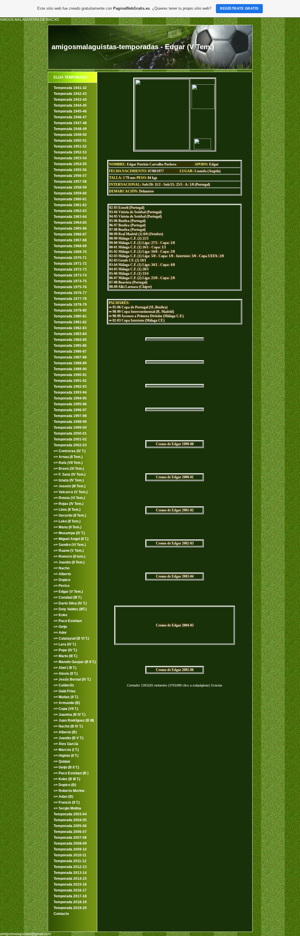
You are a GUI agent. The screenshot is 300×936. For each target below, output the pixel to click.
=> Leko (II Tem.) (67, 521)
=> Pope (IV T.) (65, 650)
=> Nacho (61, 568)
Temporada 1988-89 (70, 363)
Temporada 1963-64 (70, 217)
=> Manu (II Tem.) (67, 527)
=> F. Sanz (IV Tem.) (70, 474)
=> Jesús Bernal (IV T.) (72, 679)
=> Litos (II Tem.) (67, 510)
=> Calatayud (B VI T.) (71, 638)
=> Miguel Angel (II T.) (71, 539)
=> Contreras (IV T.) (70, 451)
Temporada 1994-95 (70, 398)
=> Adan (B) (63, 797)
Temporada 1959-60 (70, 193)
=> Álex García (66, 744)
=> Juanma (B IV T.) (70, 715)
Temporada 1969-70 (70, 252)
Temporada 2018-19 (70, 902)
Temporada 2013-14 (70, 873)
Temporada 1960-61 (70, 199)
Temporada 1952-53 (70, 152)
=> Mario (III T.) (65, 656)
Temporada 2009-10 (70, 849)
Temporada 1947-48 (70, 123)
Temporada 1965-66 (70, 228)
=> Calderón (64, 685)
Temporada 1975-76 (70, 287)
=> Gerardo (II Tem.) (70, 515)
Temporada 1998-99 (70, 422)
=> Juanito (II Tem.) (69, 562)
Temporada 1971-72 (70, 264)
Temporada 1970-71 (70, 258)
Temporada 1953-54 (70, 158)
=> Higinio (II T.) (66, 756)
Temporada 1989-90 (70, 369)
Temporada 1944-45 (70, 105)
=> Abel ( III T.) (65, 668)
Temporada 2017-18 (70, 896)
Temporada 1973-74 (70, 275)
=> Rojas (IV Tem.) (68, 504)
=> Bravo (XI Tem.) (69, 469)
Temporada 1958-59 (70, 187)
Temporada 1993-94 (70, 392)
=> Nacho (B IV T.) (68, 726)
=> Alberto (62, 574)
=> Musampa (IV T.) (69, 533)
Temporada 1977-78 (70, 299)
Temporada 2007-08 (70, 838)
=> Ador (60, 633)
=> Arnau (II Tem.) (68, 457)
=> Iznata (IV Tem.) (69, 480)
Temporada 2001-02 (70, 439)
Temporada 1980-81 (70, 316)
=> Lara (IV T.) (65, 644)
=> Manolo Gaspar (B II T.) (75, 662)
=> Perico (61, 586)
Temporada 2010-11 (70, 855)
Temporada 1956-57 (70, 176)
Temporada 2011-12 (70, 861)
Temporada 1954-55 (70, 164)
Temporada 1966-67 (70, 234)
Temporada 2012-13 (70, 867)
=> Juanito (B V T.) (68, 738)
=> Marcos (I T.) (66, 750)
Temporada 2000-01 (70, 433)
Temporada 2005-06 (70, 826)
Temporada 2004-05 (70, 820)
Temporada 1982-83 (70, 328)
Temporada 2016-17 (70, 890)
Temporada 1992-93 (70, 387)
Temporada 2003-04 (70, 814)
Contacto (61, 914)
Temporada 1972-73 (70, 269)
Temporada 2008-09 (70, 843)
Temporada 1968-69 (70, 246)
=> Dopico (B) (65, 785)
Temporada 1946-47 (70, 117)
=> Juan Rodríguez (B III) (74, 720)
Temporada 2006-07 (70, 832)
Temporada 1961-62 (70, 205)
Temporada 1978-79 (70, 305)
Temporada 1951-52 (70, 146)
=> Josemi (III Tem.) (70, 486)
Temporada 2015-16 (70, 884)
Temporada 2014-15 (70, 879)
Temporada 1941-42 (70, 88)
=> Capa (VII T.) (66, 709)
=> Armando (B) (67, 703)
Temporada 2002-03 (70, 445)
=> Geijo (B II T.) (66, 767)
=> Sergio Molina (67, 808)
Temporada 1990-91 (70, 375)
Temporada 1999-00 (70, 428)
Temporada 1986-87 (70, 351)
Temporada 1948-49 (70, 129)
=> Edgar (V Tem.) (68, 592)
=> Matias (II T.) (66, 697)
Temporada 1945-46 (70, 111)
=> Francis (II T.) (67, 802)
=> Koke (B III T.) (67, 779)
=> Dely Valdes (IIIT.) (70, 609)
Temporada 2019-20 (70, 908)
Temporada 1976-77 (70, 293)
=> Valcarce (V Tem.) (71, 492)
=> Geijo (60, 627)
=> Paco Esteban (68, 621)
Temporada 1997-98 (70, 416)
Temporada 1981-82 (70, 322)
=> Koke (60, 615)
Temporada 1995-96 (70, 404)
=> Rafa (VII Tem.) (68, 463)
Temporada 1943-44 (70, 100)
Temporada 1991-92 (70, 381)
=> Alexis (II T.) (66, 674)
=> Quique (62, 761)
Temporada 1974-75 (70, 281)
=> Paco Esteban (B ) (71, 773)
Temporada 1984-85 (70, 340)
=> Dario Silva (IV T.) (70, 603)
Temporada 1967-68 (70, 240)
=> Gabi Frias (65, 691)
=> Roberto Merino (69, 791)
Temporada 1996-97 (70, 410)
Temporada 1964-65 (70, 223)
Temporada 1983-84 (70, 334)
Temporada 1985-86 (70, 346)
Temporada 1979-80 (70, 310)
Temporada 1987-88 (70, 357)
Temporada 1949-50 (70, 135)
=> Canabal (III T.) (68, 597)
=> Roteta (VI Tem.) (69, 498)
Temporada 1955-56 (70, 170)
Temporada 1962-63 (70, 211)
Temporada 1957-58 (70, 182)
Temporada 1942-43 (70, 94)
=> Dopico (62, 580)
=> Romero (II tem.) (69, 556)
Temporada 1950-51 (70, 141)
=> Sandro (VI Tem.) (70, 545)
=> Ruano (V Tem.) (69, 551)
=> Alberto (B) (65, 732)
